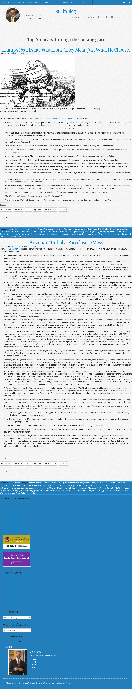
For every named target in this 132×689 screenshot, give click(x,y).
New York (10, 234)
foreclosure (90, 485)
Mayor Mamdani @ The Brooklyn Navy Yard (16, 579)
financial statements (55, 231)
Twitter (34, 659)
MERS (117, 488)
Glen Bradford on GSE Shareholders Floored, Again (17, 512)
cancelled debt (14, 485)
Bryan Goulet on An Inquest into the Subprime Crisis (17, 522)
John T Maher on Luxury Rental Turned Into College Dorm (17, 506)
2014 (10, 483)
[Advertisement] (63, 26)
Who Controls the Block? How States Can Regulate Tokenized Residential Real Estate (18, 592)
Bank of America (98, 483)
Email (34, 662)
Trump (26, 229)
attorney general (80, 229)
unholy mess (118, 490)
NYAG (18, 234)
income (88, 231)
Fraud (20, 229)
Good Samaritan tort (29, 488)
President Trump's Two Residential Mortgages (15, 584)
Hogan (42, 488)
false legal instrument (76, 485)
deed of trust (60, 485)
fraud (67, 231)
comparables (122, 229)
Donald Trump (32, 231)
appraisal (59, 229)
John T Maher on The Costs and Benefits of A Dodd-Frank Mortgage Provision (18, 529)
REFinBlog (65, 11)
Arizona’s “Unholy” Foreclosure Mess (66, 242)
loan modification (79, 488)
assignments (85, 483)
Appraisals (68, 229)
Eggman (42, 231)
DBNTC (50, 485)
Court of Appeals (39, 485)
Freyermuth (15, 488)
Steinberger (55, 490)
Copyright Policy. (64, 683)
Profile (34, 665)
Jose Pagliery (103, 231)
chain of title (26, 485)
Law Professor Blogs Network (16, 2)
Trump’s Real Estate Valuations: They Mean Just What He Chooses (66, 50)
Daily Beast (9, 231)
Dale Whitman (15, 249)
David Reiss (30, 53)
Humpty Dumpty (77, 231)
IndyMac (49, 488)
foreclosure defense (104, 485)
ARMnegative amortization (68, 483)
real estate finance (29, 234)
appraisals (12, 229)
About (38, 2)
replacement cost (68, 234)
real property (43, 234)
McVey (99, 488)
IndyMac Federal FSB (62, 488)
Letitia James (115, 231)
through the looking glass (87, 234)
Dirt (12, 251)
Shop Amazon (65, 2)
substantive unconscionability (73, 490)
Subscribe (80, 2)
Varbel (127, 490)
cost (2, 231)
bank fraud (92, 229)
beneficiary (111, 483)
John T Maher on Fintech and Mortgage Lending (18, 517)
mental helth (109, 488)
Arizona (17, 483)
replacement (55, 234)
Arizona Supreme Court (46, 483)
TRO (110, 490)
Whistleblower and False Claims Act (15, 493)
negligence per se (22, 490)
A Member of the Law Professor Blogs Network (96, 17)
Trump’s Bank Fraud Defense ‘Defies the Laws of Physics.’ (51, 118)
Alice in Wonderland (46, 229)
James (94, 231)
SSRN (33, 667)
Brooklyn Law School (107, 229)
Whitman (34, 493)
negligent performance (39, 490)
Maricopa (92, 488)
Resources (50, 2)
